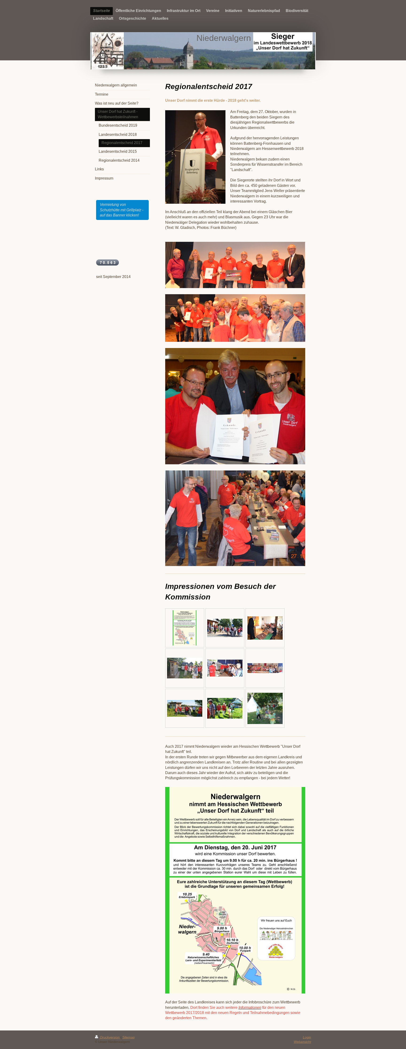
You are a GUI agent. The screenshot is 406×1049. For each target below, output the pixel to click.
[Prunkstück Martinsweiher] (184, 708)
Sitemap (128, 1037)
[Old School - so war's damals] (265, 628)
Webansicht (302, 1042)
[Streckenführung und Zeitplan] (184, 628)
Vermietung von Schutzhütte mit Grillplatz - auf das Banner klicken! (121, 210)
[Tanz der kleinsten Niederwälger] (265, 708)
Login (307, 1037)
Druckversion (110, 1037)
